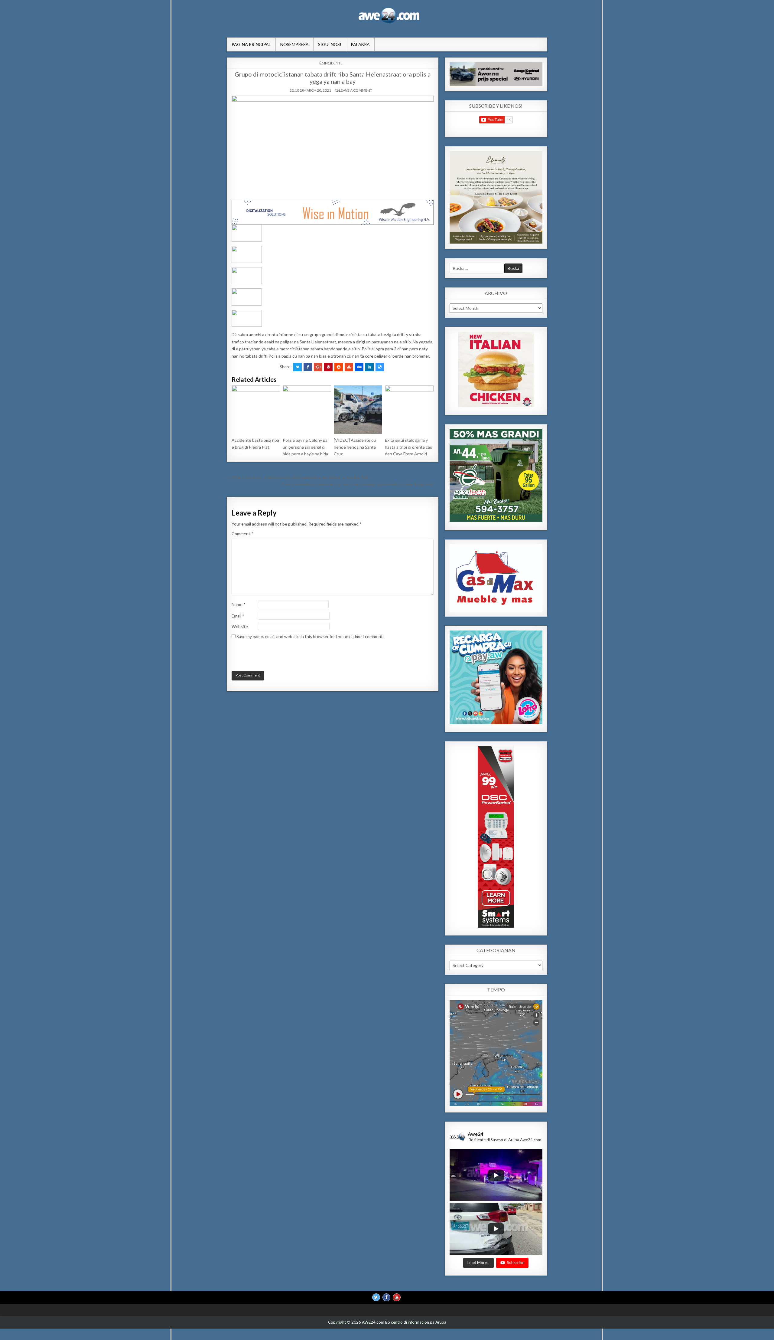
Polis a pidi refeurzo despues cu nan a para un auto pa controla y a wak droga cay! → (359, 484)
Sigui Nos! (329, 44)
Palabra (360, 44)
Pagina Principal (251, 44)
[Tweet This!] (297, 367)
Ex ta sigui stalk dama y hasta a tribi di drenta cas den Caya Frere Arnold (408, 446)
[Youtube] (397, 1298)
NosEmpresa (294, 44)
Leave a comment (355, 90)
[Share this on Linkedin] (369, 367)
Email (238, 615)
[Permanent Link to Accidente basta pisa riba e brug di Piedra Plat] (256, 409)
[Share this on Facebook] (308, 367)
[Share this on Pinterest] (328, 367)
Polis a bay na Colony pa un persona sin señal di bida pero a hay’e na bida (305, 446)
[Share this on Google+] (318, 367)
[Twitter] (376, 1298)
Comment (242, 533)
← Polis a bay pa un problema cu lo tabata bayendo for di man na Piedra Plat (297, 477)
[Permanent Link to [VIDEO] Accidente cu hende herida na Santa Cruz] (358, 409)
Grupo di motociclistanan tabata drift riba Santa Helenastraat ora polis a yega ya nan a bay (333, 77)
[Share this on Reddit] (338, 367)
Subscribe (515, 1262)
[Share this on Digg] (359, 367)
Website (240, 626)
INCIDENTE (333, 63)
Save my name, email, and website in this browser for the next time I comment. (310, 636)
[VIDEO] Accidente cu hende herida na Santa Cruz (355, 446)
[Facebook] (386, 1298)
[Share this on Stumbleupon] (349, 367)
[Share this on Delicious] (380, 367)
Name (239, 604)
